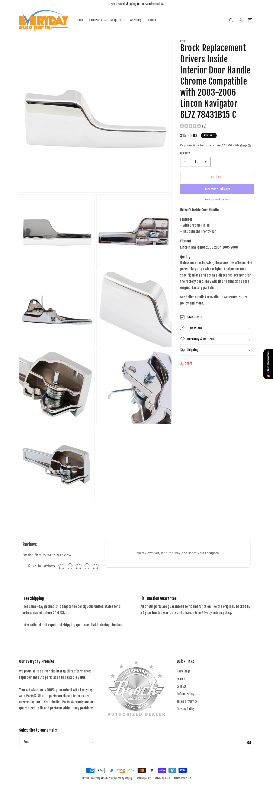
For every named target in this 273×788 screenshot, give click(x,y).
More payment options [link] (217, 199)
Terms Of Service (187, 701)
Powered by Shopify (122, 778)
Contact (181, 686)
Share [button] (188, 363)
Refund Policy (185, 694)
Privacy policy (162, 777)
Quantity (185, 153)
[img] (190, 126)
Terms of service (182, 777)
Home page (183, 671)
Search (181, 679)
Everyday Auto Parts (101, 778)
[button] (97, 20)
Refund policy (144, 777)
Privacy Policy (186, 709)
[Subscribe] (91, 742)
